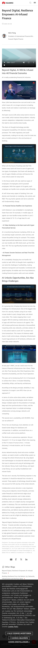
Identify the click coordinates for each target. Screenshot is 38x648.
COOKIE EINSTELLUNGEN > (19, 642)
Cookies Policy (13, 627)
